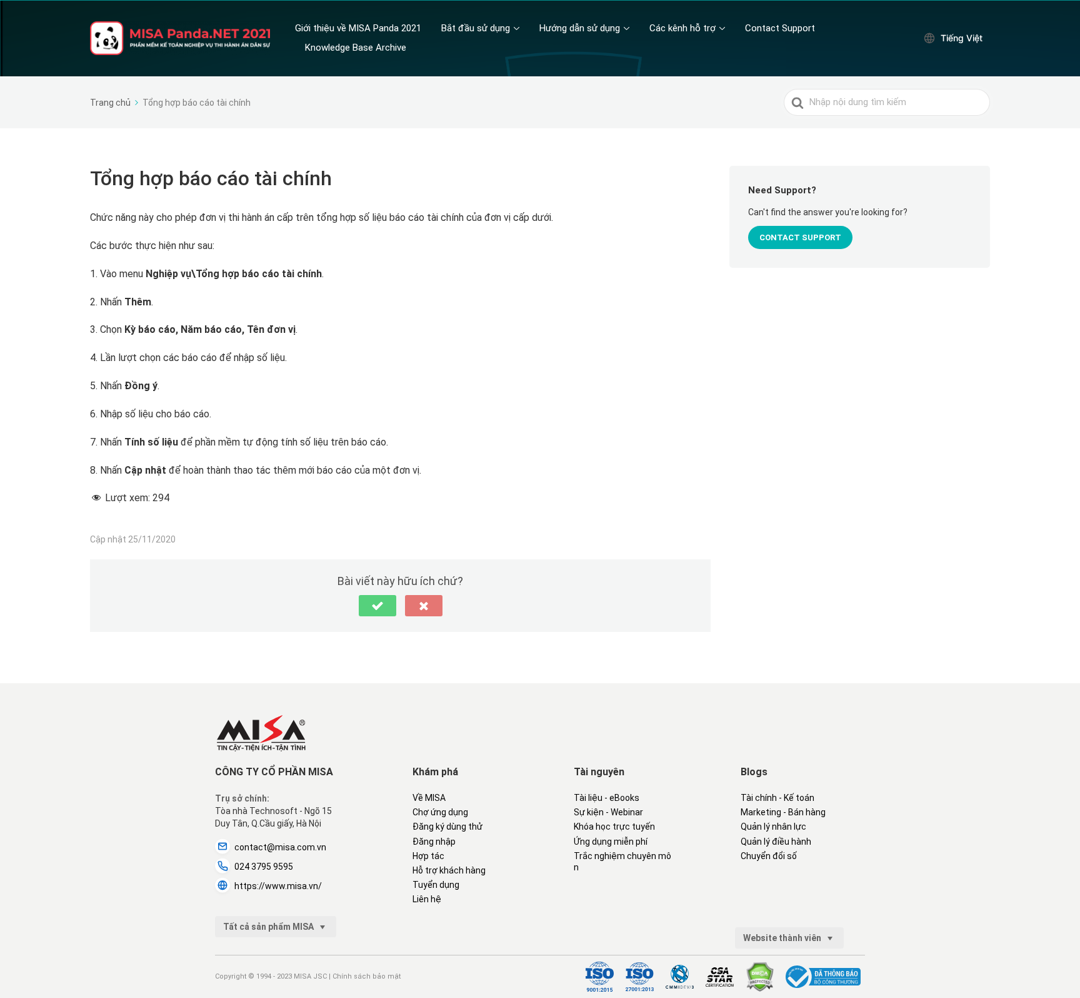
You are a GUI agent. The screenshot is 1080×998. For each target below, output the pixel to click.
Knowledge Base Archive (355, 47)
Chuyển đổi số (769, 856)
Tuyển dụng (435, 885)
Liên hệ (426, 899)
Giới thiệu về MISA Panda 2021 (358, 28)
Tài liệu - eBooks (606, 798)
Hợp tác (428, 856)
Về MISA (429, 798)
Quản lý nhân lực (773, 827)
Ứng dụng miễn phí (611, 842)
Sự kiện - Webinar (608, 812)
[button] (377, 605)
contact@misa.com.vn (280, 847)
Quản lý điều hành (776, 842)
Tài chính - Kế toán (777, 798)
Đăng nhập (434, 842)
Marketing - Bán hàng (783, 812)
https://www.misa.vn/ (278, 886)
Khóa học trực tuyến (614, 827)
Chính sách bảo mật (366, 976)
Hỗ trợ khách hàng (449, 870)
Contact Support (780, 28)
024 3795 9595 (263, 867)
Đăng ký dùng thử (447, 827)
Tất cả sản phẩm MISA (269, 927)
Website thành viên (783, 938)
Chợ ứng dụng (440, 812)
